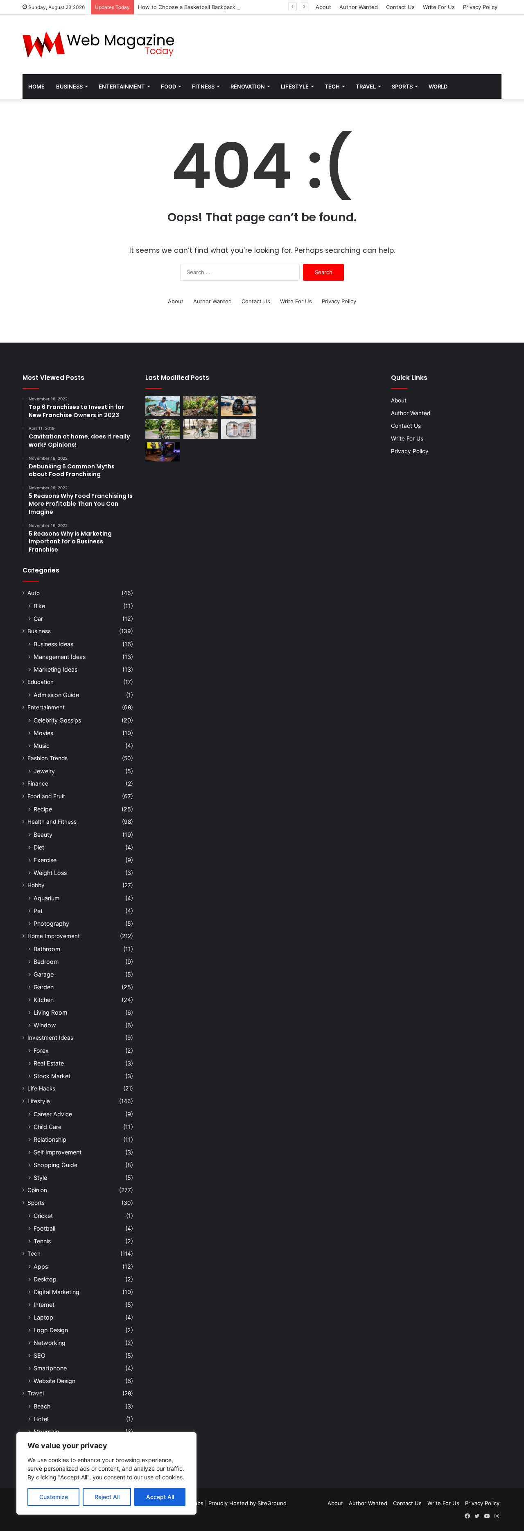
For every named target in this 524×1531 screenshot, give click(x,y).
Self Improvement (57, 1152)
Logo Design (51, 1330)
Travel (366, 86)
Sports (402, 86)
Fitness (203, 86)
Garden (44, 987)
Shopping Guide (55, 1164)
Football (44, 1228)
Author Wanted (358, 7)
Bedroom (46, 961)
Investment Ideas (50, 1037)
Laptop (43, 1317)
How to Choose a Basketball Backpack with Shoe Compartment (218, 7)
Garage (44, 974)
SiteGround (272, 1503)
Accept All (160, 1496)
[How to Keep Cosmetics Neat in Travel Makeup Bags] (238, 429)
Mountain (46, 1431)
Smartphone (50, 1368)
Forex (41, 1050)
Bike (39, 605)
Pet (38, 910)
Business (69, 86)
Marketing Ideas (55, 669)
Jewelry (44, 771)
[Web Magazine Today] (98, 44)
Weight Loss (50, 872)
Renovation (247, 86)
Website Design (54, 1380)
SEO (39, 1355)
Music (42, 745)
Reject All (107, 1496)
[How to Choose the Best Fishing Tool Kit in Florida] (162, 406)
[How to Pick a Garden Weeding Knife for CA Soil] (200, 406)
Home (36, 86)
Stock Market (52, 1075)
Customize (53, 1496)
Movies (43, 732)
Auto (33, 593)
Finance (37, 783)
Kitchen (44, 999)
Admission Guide (56, 694)
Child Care (47, 1126)
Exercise (45, 859)
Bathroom (47, 948)
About (323, 7)
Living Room (50, 1012)
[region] (106, 1473)
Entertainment (122, 86)
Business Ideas (53, 644)
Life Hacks (41, 1088)
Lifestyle (295, 86)
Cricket (43, 1215)
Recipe (43, 809)
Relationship (50, 1139)
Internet (44, 1304)
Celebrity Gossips (57, 720)
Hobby (36, 885)
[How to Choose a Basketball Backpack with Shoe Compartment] (238, 406)
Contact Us (400, 7)
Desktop (45, 1279)
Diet (39, 847)
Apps (41, 1266)
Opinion (37, 1190)
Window (45, 1025)
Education (40, 682)
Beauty (43, 834)
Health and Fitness (52, 821)
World (438, 86)
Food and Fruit (46, 796)
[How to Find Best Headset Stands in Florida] (162, 452)
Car (38, 618)
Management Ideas (60, 656)
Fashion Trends (47, 758)
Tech (332, 86)
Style (40, 1177)
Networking (50, 1342)
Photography (51, 923)
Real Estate (49, 1063)
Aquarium (46, 898)
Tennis (42, 1241)
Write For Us (439, 7)
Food (168, 86)
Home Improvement (53, 936)
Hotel (41, 1418)
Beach (42, 1406)
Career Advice (53, 1114)
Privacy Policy (480, 7)
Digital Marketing (56, 1291)
